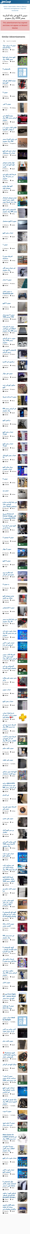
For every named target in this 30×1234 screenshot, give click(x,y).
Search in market (11, 41)
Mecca (19, 6)
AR (28, 2)
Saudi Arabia (12, 6)
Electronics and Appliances (11, 8)
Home (5, 6)
